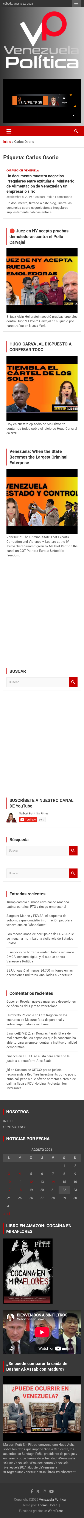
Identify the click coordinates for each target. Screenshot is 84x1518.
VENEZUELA (31, 170)
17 (9, 1190)
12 (31, 1182)
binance (12, 1056)
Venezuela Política (52, 1500)
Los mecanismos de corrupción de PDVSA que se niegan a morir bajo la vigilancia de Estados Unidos (40, 938)
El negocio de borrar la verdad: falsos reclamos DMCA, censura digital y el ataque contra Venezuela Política (40, 956)
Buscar (73, 682)
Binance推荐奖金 (18, 1033)
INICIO (7, 1121)
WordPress (56, 1511)
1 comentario (63, 197)
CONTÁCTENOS (14, 1127)
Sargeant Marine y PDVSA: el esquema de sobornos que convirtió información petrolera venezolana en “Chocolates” (39, 920)
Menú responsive (76, 3)
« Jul (6, 1214)
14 (53, 1182)
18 (20, 1190)
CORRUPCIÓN (14, 170)
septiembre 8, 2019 (19, 197)
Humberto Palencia (20, 1015)
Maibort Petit (43, 197)
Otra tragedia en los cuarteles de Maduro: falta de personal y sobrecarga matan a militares (36, 1019)
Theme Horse (47, 1505)
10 (9, 1182)
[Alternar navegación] (9, 131)
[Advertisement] (42, 613)
